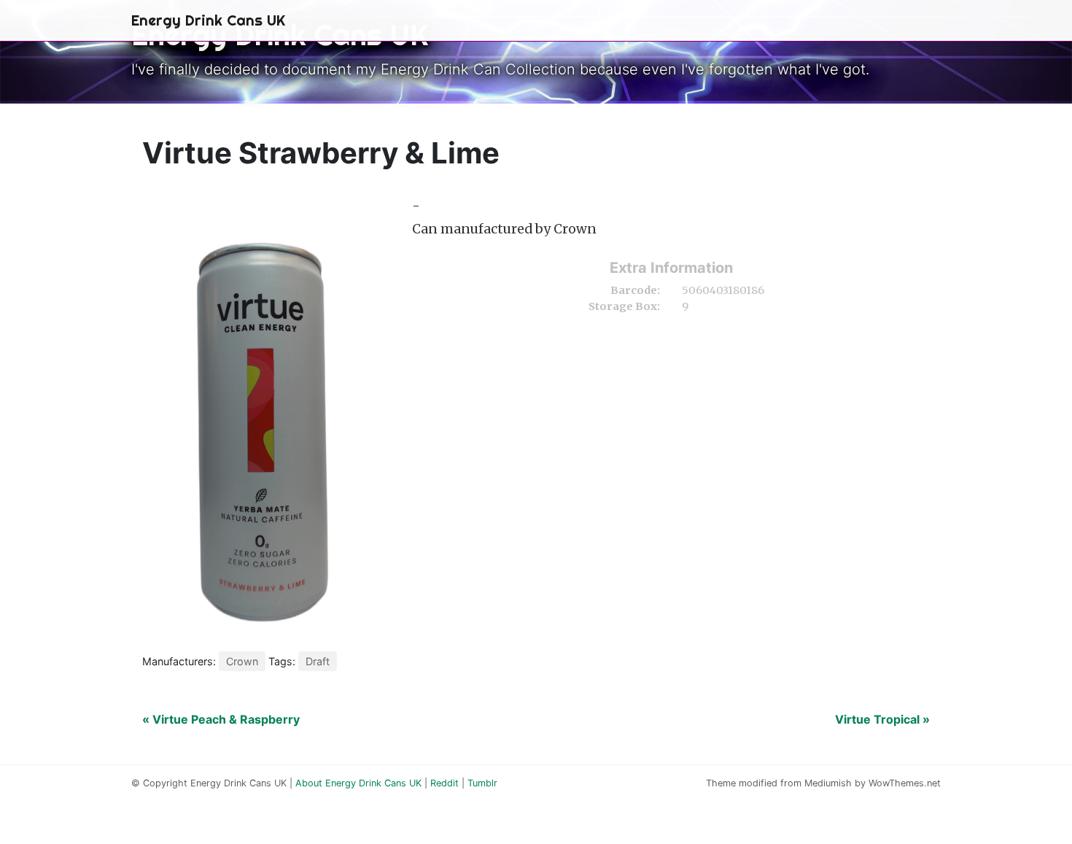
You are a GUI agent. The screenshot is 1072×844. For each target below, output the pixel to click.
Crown (242, 661)
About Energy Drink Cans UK (358, 783)
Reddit (444, 783)
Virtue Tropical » (882, 719)
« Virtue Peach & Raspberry (221, 719)
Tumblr (482, 783)
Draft (318, 661)
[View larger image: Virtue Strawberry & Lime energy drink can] (266, 414)
